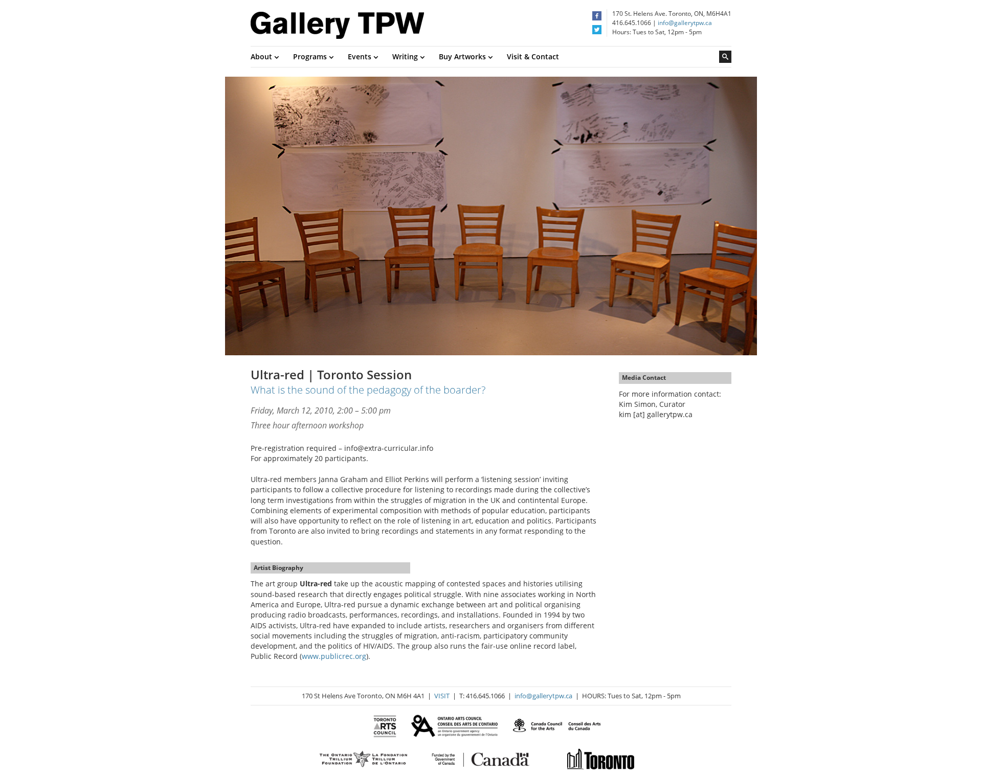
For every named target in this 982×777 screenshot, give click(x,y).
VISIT (442, 695)
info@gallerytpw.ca (685, 22)
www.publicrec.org (334, 656)
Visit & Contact (533, 56)
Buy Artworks (463, 56)
